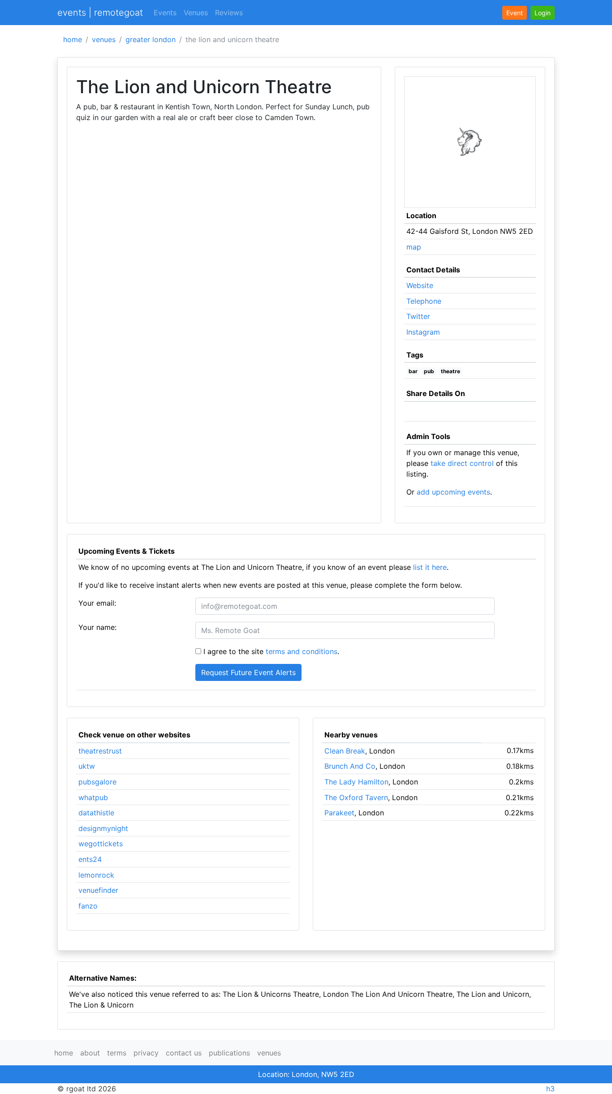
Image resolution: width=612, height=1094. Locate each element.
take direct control (462, 463)
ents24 (90, 859)
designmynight (103, 828)
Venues (196, 12)
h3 (550, 1088)
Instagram (423, 331)
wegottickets (100, 843)
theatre (450, 371)
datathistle (96, 812)
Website (419, 285)
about (90, 1052)
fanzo (88, 905)
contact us (184, 1052)
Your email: (97, 603)
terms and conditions (301, 651)
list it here (430, 567)
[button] (542, 13)
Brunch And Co (349, 766)
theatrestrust (100, 750)
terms (116, 1052)
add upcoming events (453, 491)
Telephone (423, 301)
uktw (86, 766)
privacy (146, 1052)
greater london (150, 39)
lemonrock (96, 874)
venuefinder (98, 890)
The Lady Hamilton (356, 781)
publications (229, 1052)
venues (104, 39)
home (72, 39)
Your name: (97, 627)
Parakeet (339, 812)
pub (429, 371)
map (413, 246)
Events (165, 12)
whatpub (93, 797)
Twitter (418, 316)
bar (413, 371)
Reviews (229, 12)
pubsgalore (97, 781)
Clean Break (344, 750)
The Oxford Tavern (356, 797)
